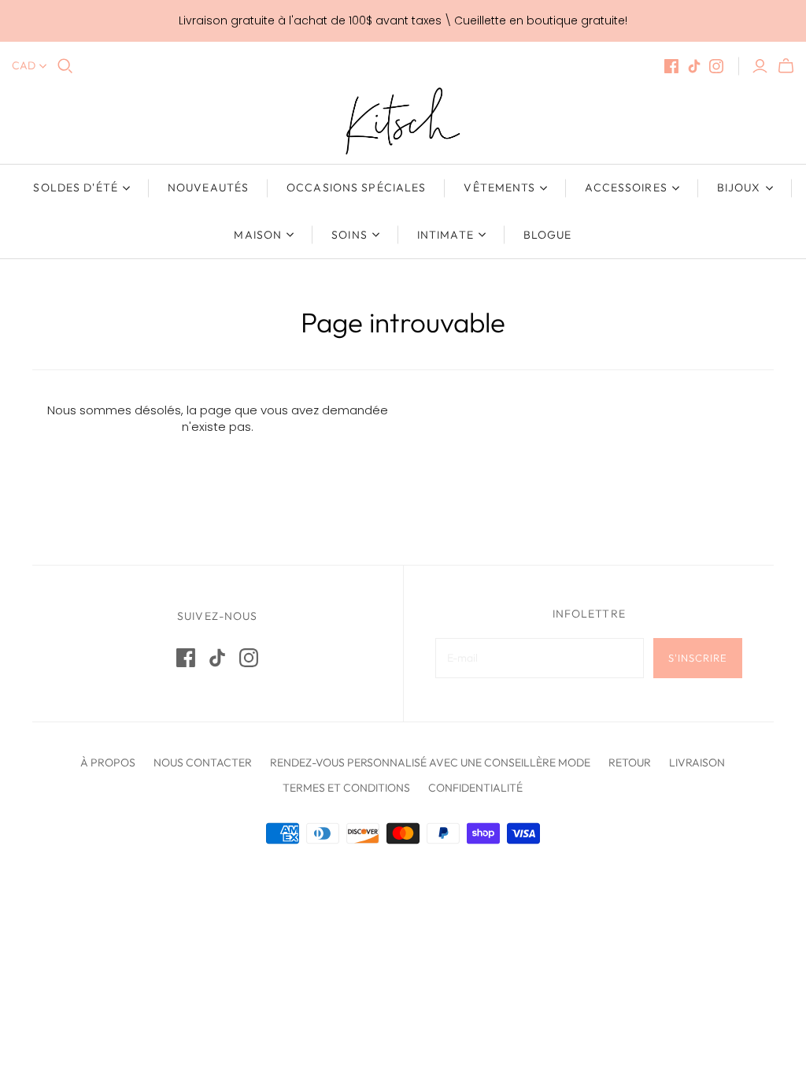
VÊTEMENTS (499, 187)
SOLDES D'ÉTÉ (75, 187)
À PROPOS (107, 762)
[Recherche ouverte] (65, 66)
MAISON (258, 235)
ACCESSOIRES (626, 187)
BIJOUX (739, 187)
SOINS (349, 235)
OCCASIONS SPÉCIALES (356, 187)
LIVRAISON (697, 762)
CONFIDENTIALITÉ (475, 788)
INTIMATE (445, 235)
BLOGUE (547, 235)
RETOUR (629, 762)
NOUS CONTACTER (202, 762)
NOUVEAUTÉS (208, 187)
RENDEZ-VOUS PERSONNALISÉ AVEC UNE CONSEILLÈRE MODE (430, 762)
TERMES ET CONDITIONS (346, 788)
